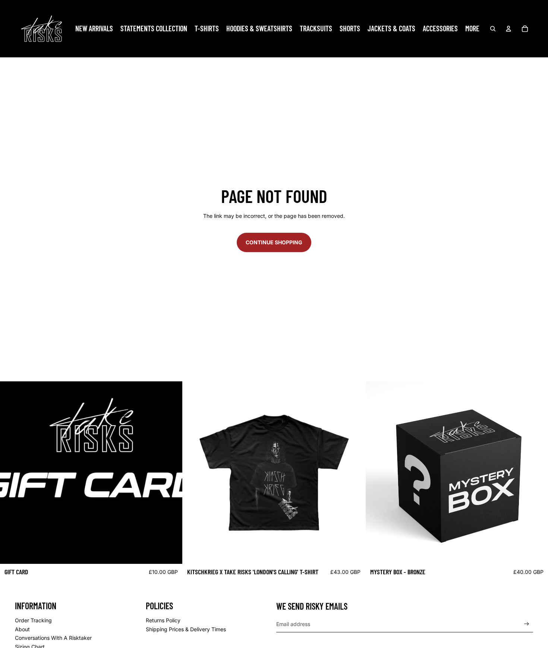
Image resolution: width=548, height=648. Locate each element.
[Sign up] (526, 623)
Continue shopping (274, 242)
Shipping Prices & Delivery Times (186, 629)
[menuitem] (94, 28)
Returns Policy (163, 620)
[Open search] (493, 28)
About (22, 629)
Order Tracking (33, 620)
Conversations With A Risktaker (53, 638)
